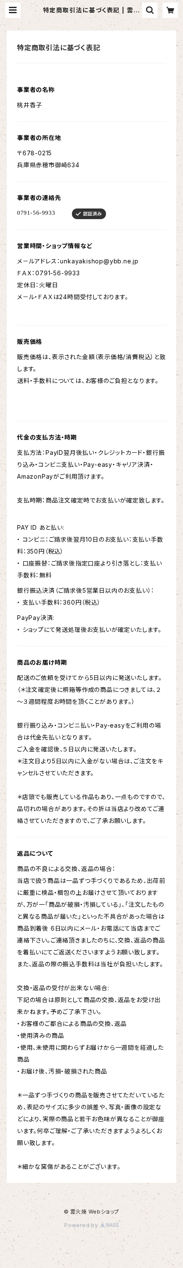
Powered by (82, 1225)
